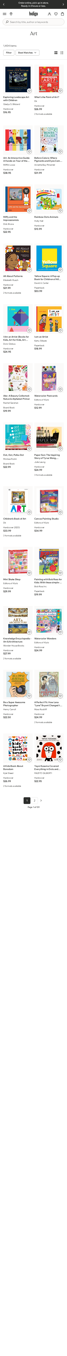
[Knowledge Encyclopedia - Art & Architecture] (18, 621)
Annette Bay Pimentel (44, 164)
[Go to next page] (41, 800)
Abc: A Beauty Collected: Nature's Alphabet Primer (16, 397)
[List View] (62, 53)
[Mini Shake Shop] (18, 561)
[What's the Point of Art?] (49, 79)
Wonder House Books (13, 645)
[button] (5, 14)
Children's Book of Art (14, 518)
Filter (9, 52)
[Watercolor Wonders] (49, 621)
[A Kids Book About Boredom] (18, 748)
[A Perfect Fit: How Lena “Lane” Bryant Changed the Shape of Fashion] (49, 684)
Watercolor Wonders (45, 638)
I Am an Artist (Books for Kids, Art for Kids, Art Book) (16, 338)
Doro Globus (9, 343)
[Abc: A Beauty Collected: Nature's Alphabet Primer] (18, 378)
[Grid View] (56, 53)
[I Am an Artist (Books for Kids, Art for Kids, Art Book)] (18, 319)
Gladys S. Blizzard (11, 104)
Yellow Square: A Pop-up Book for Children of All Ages (47, 278)
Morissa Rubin (10, 459)
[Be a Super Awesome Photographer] (18, 684)
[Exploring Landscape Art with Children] (18, 79)
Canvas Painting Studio (46, 518)
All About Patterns (13, 276)
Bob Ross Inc (40, 586)
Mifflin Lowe (9, 164)
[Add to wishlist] (29, 90)
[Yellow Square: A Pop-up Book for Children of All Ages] (49, 258)
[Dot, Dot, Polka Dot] (18, 437)
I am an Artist (41, 336)
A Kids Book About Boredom (13, 768)
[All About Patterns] (18, 258)
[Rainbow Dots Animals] (49, 199)
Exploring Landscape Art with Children (16, 99)
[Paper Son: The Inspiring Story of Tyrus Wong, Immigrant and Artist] (49, 437)
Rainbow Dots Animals (46, 216)
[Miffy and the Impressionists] (18, 199)
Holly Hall (38, 221)
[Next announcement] (63, 4)
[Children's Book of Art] (18, 501)
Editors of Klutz (41, 399)
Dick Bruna (8, 224)
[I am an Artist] (49, 319)
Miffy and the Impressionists (11, 218)
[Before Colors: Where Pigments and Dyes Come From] (49, 140)
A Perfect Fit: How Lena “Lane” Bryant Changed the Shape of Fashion (48, 704)
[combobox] (36, 22)
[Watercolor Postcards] (49, 378)
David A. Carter (41, 283)
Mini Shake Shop (11, 579)
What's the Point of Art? (46, 97)
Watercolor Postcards (45, 395)
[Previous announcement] (3, 4)
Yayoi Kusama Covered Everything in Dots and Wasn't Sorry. (46, 768)
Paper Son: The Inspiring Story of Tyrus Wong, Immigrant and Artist (47, 456)
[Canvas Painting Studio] (49, 501)
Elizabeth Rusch (10, 280)
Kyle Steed (8, 773)
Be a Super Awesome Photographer (14, 704)
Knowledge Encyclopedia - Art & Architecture (17, 640)
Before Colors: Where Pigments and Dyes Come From (47, 159)
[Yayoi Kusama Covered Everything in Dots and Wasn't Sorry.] (49, 748)
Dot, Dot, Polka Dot (13, 454)
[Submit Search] (7, 22)
